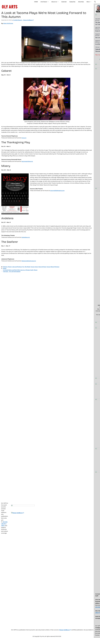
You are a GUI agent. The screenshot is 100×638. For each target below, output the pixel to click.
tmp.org (24, 138)
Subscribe (72, 1)
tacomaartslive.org (27, 161)
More (88, 1)
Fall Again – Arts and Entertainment (11, 271)
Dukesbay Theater (7, 266)
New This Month (26, 266)
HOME (36, 1)
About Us (54, 1)
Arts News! (44, 1)
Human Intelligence (65, 630)
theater (4, 268)
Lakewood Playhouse (17, 266)
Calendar (64, 1)
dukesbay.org (26, 237)
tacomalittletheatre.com (57, 190)
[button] (95, 2)
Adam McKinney (8, 23)
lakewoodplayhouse (28, 261)
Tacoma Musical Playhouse (53, 266)
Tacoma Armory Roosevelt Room (38, 266)
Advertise (81, 1)
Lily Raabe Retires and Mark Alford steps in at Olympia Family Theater (20, 270)
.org (35, 261)
